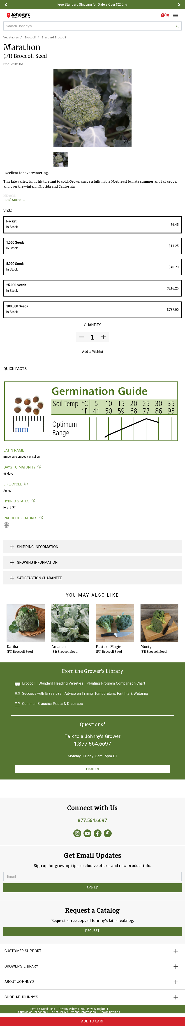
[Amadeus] (70, 623)
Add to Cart (92, 1021)
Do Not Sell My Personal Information (73, 1012)
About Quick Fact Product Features (41, 518)
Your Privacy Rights (93, 1008)
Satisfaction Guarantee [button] (39, 578)
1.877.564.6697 (92, 744)
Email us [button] (92, 769)
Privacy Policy (68, 1008)
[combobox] (92, 26)
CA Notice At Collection (31, 1012)
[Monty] (159, 623)
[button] (5, 4)
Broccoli (30, 37)
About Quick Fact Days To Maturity (39, 467)
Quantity (92, 325)
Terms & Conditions (42, 1008)
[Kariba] (26, 623)
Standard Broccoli (54, 37)
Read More (12, 200)
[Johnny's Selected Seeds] (18, 15)
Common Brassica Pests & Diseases (52, 704)
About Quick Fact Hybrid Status (33, 501)
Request (92, 930)
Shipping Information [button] (37, 547)
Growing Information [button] (37, 562)
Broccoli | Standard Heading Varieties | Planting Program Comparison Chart (83, 683)
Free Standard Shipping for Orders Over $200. (91, 4)
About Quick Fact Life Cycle (26, 484)
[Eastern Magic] (115, 623)
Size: (7, 210)
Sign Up (92, 888)
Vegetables (11, 37)
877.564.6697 (92, 820)
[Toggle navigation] (173, 15)
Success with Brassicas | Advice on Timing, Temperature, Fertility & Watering (85, 694)
